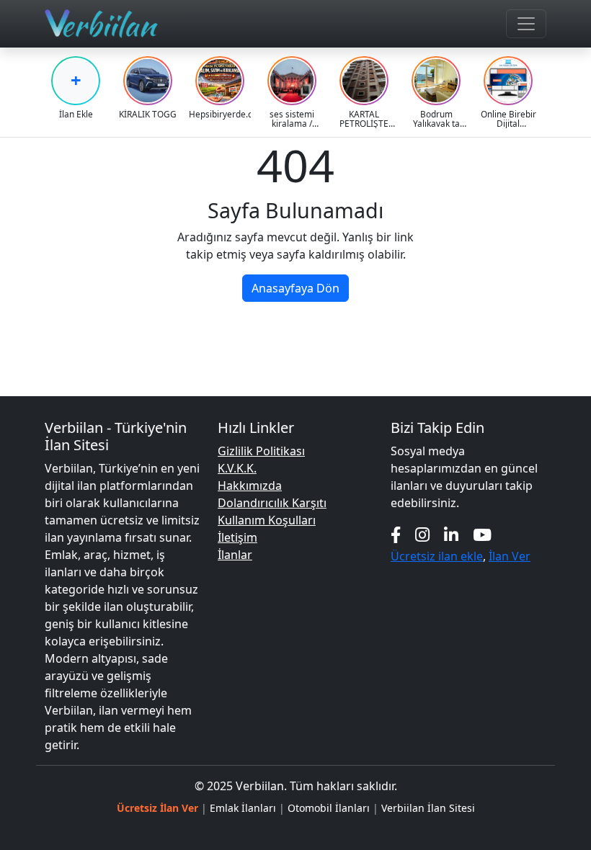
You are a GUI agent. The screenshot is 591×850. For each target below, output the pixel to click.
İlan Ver (509, 556)
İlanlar (235, 555)
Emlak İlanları (243, 808)
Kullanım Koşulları (267, 520)
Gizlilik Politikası (261, 451)
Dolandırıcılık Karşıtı (272, 503)
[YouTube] (482, 535)
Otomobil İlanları (329, 808)
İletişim (237, 537)
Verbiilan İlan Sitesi (428, 808)
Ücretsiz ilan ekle (437, 556)
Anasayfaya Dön (295, 288)
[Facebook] (396, 535)
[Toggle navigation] (526, 23)
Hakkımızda (250, 485)
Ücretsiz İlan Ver (157, 808)
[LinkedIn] (451, 535)
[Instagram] (422, 535)
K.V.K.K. (237, 468)
